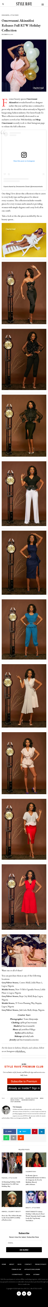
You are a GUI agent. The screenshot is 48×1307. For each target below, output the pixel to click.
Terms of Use (16, 1269)
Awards (4, 1211)
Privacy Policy (40, 1264)
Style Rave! (14, 15)
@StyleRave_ (20, 1051)
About (11, 1264)
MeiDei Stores (14, 1100)
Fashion (4, 1178)
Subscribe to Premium (24, 1081)
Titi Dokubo (17, 1107)
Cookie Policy (17, 1274)
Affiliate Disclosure (32, 1269)
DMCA (28, 1274)
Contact (28, 1264)
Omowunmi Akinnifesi (28, 1100)
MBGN (41, 1098)
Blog (19, 1264)
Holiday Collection (31, 1098)
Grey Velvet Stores (16, 1098)
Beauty (28, 1208)
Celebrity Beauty (14, 1211)
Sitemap (36, 1274)
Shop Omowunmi (15, 1101)
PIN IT (25, 240)
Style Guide (12, 1178)
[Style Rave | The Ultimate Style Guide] (24, 3)
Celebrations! (31, 1171)
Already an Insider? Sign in (24, 1088)
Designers (5, 15)
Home (4, 1264)
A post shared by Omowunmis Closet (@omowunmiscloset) (24, 186)
